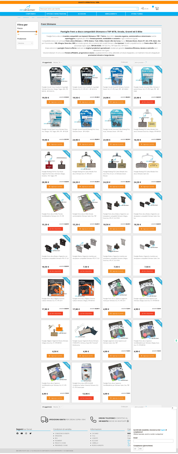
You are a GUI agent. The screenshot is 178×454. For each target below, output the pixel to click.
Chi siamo (95, 433)
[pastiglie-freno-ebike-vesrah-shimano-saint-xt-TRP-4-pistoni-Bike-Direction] (147, 76)
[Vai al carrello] (157, 9)
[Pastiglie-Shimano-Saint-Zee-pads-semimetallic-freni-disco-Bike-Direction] (116, 372)
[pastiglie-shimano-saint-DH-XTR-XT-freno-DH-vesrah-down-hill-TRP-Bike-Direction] (116, 76)
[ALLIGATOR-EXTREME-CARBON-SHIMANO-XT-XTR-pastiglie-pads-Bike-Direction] (55, 287)
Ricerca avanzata (97, 445)
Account (95, 441)
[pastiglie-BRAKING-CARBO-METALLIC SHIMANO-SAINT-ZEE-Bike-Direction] (147, 161)
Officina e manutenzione (56, 14)
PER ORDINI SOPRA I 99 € (67, 419)
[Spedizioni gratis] (44, 421)
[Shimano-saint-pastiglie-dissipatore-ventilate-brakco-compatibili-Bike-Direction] (147, 203)
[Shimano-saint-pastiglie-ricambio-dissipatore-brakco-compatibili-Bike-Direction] (147, 245)
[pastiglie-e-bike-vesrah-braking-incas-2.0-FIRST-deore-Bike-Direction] (116, 118)
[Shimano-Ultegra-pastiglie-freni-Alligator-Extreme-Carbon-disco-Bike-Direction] (86, 287)
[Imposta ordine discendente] (147, 62)
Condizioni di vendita (62, 433)
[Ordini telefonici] (93, 421)
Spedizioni (58, 436)
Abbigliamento (111, 14)
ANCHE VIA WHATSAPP (117, 421)
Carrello (95, 443)
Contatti (95, 438)
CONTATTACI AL (113, 418)
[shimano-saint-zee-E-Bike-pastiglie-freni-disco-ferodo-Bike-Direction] (86, 203)
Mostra (55, 62)
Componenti (31, 14)
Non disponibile (148, 102)
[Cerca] (137, 8)
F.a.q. (93, 436)
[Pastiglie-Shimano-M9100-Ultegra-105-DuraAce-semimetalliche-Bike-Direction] (147, 330)
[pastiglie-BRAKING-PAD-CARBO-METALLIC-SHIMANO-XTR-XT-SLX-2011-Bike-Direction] (86, 161)
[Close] (174, 408)
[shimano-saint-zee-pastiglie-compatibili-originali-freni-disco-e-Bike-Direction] (116, 330)
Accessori (82, 14)
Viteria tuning (137, 14)
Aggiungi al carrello (56, 102)
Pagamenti (58, 441)
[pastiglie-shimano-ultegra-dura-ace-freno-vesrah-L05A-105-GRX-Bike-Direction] (55, 118)
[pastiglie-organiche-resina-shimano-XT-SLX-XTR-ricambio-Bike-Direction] (116, 287)
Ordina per (124, 62)
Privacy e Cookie (60, 443)
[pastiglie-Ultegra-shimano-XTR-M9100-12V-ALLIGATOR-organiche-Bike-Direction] (55, 330)
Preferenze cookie (61, 445)
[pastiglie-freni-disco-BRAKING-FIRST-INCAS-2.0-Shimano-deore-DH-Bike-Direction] (86, 118)
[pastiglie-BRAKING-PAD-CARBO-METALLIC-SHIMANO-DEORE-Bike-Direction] (116, 161)
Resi (56, 438)
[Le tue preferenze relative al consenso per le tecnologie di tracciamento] (176, 340)
